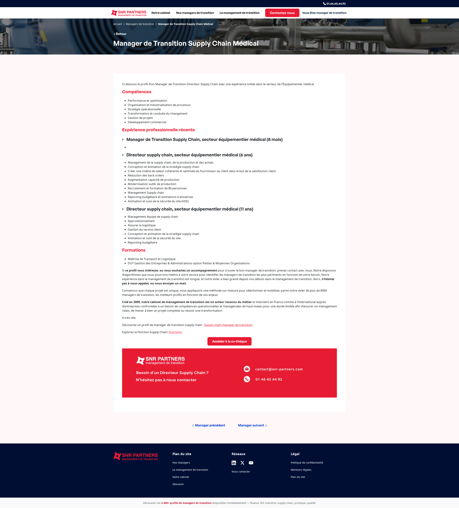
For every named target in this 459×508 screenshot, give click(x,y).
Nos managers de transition (195, 13)
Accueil (117, 24)
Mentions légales (301, 469)
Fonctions (175, 332)
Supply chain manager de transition (228, 325)
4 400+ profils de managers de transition (186, 503)
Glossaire (178, 484)
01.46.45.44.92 (336, 3)
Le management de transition (239, 13)
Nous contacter (241, 471)
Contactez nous (282, 13)
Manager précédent (209, 425)
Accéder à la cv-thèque (229, 341)
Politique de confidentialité (307, 462)
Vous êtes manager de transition (324, 13)
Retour (121, 34)
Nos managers (181, 462)
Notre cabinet (161, 13)
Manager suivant (251, 425)
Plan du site (298, 477)
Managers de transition (140, 24)
